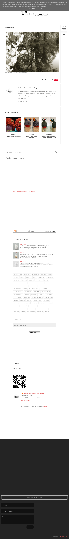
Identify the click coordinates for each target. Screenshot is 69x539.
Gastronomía (17, 297)
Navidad (16, 306)
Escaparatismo (18, 294)
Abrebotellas (18, 274)
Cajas (34, 277)
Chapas (46, 280)
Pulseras (31, 308)
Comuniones (32, 286)
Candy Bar (17, 280)
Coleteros (40, 283)
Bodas (50, 274)
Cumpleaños (44, 288)
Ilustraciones (49, 297)
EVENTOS (41, 294)
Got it (40, 9)
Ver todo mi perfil (26, 400)
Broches (28, 277)
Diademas (36, 291)
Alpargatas (35, 274)
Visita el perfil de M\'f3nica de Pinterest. (24, 191)
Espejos (27, 294)
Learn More (32, 9)
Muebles (41, 303)
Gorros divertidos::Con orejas (31, 136)
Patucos (41, 306)
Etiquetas (34, 294)
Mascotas (34, 303)
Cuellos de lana (33, 288)
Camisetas (41, 277)
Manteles (16, 303)
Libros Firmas (37, 300)
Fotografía (49, 294)
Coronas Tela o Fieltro (20, 288)
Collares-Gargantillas (20, 286)
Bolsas (16, 277)
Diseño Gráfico (45, 291)
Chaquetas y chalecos (20, 283)
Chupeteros (32, 283)
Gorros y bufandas (37, 297)
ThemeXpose (63, 536)
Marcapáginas (26, 303)
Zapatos (47, 311)
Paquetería (24, 306)
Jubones (29, 300)
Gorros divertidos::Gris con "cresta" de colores (49, 136)
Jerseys (22, 300)
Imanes (16, 300)
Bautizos (43, 274)
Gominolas (27, 297)
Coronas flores (42, 286)
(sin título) (23, 244)
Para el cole (33, 306)
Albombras (27, 274)
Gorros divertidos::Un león (14, 135)
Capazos (24, 280)
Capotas (31, 280)
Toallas (52, 308)
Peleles (48, 306)
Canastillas (50, 277)
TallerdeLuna (17, 536)
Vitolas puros (31, 311)
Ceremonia (39, 280)
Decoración (28, 291)
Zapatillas (40, 311)
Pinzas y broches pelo (20, 308)
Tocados (16, 311)
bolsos (22, 277)
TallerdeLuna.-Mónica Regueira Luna (34, 393)
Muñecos (49, 303)
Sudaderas (45, 308)
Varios (23, 311)
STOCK (37, 308)
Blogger (45, 406)
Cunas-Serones (18, 291)
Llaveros (46, 300)
